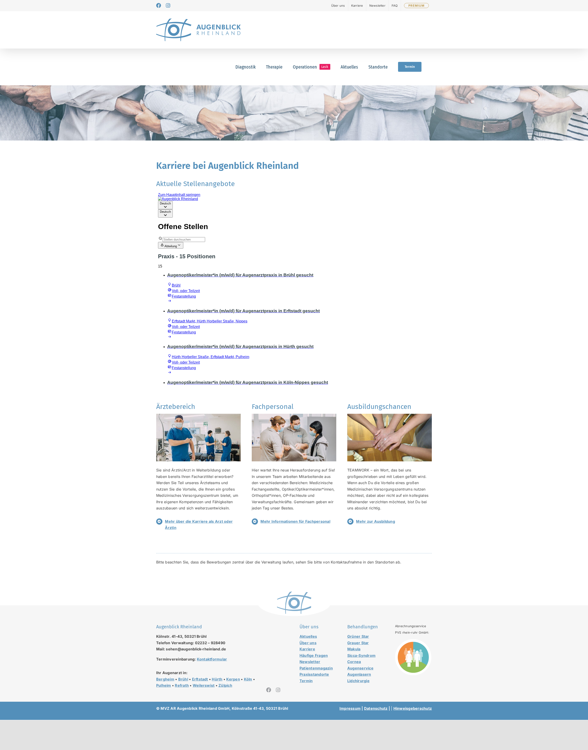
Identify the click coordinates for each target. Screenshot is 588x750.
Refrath (182, 685)
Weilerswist (204, 685)
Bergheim (165, 679)
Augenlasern (359, 674)
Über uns (308, 643)
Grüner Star (358, 636)
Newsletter (310, 661)
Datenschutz (376, 708)
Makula (353, 649)
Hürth (217, 679)
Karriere (307, 649)
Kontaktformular (212, 659)
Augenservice (360, 668)
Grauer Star (358, 643)
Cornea (354, 661)
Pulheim (163, 685)
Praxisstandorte (314, 674)
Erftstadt (200, 679)
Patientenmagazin (316, 668)
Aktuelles (308, 636)
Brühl (183, 679)
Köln (248, 679)
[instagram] (278, 690)
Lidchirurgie (358, 680)
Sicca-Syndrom (361, 655)
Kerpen (233, 679)
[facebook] (268, 690)
